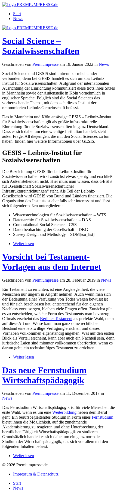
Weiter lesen (23, 243)
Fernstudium (102, 417)
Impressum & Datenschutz (36, 474)
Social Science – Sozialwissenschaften (40, 46)
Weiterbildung (64, 412)
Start (17, 13)
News (18, 18)
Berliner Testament (56, 318)
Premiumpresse (45, 64)
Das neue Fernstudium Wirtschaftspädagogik (44, 375)
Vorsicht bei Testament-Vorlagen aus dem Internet (51, 262)
